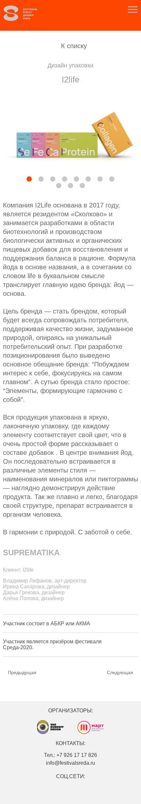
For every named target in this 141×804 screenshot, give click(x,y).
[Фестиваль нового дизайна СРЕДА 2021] (26, 13)
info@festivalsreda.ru (70, 763)
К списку (74, 45)
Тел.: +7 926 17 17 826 (70, 755)
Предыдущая (22, 672)
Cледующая (120, 672)
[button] (12, 183)
